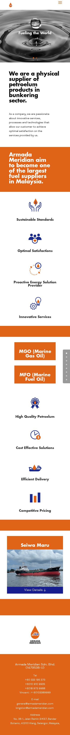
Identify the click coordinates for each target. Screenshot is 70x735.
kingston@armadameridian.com (35, 708)
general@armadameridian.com (35, 704)
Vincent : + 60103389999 (35, 693)
